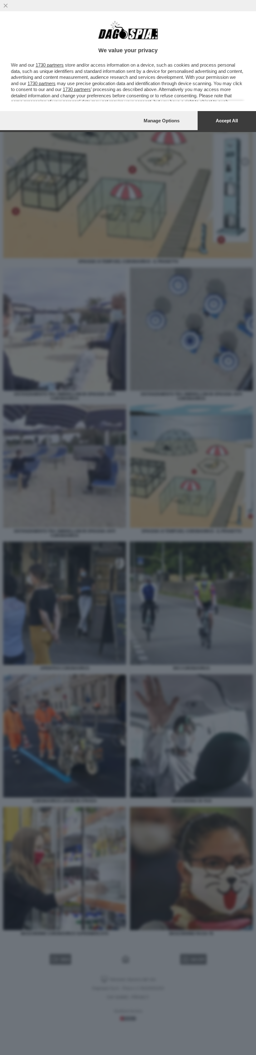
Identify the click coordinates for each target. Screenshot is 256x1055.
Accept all (227, 120)
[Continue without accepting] (5, 5)
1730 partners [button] (50, 65)
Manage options (162, 120)
